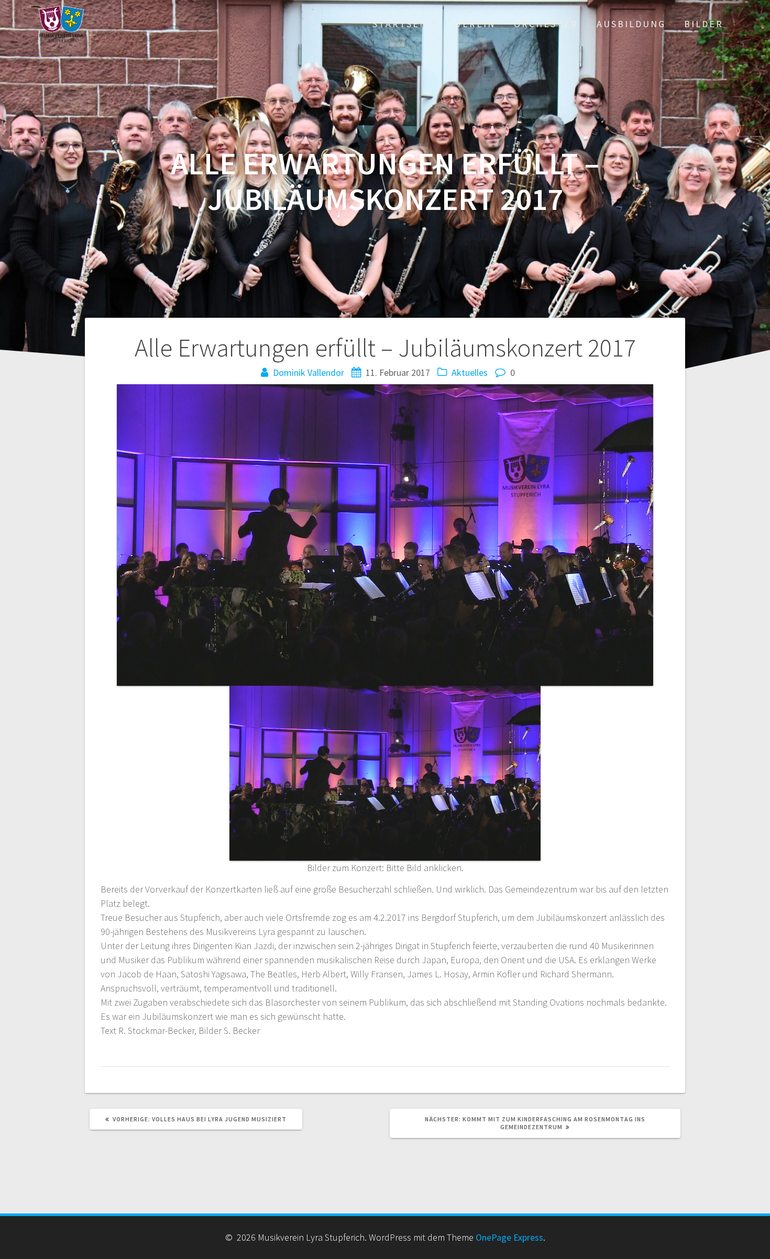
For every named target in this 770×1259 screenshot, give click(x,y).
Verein (476, 24)
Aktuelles (470, 372)
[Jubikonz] (385, 773)
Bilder (703, 24)
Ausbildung (631, 24)
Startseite (405, 24)
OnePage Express (509, 1237)
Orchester (546, 24)
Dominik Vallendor (308, 372)
